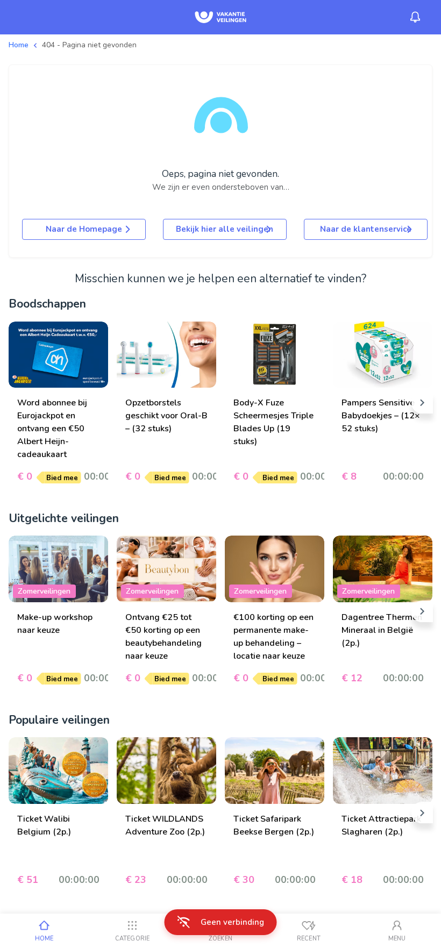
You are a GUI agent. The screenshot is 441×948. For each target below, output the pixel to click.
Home (19, 45)
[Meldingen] (415, 17)
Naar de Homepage (84, 229)
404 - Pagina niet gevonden (89, 45)
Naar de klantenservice (365, 229)
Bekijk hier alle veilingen (224, 229)
